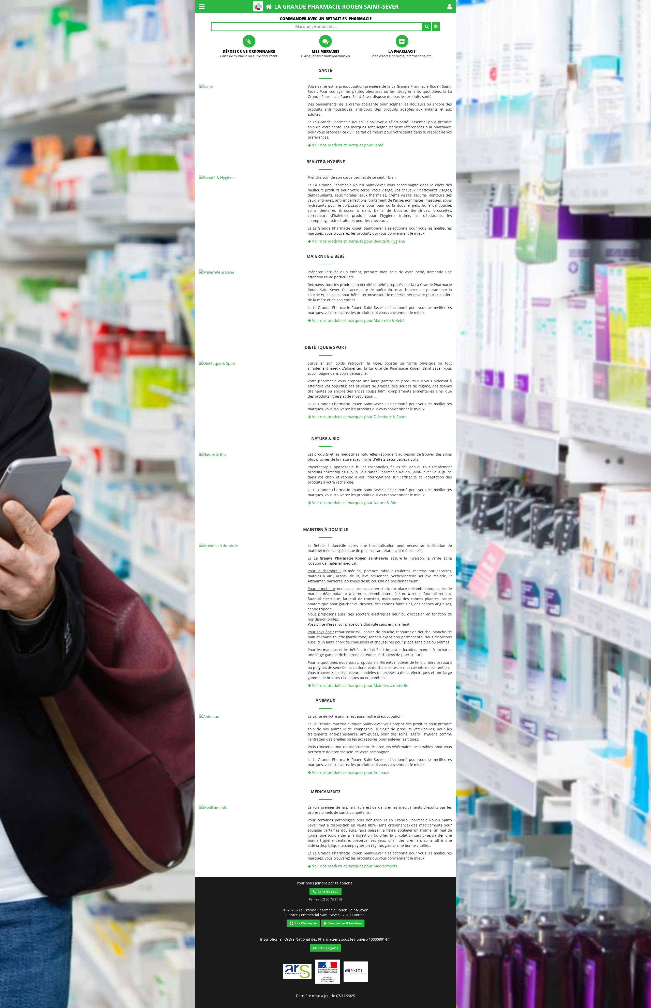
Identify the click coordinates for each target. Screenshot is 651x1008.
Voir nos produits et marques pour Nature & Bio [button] (353, 502)
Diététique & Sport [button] (325, 347)
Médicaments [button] (326, 791)
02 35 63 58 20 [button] (327, 892)
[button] (449, 6)
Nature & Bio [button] (325, 438)
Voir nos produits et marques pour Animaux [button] (350, 772)
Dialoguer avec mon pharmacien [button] (325, 56)
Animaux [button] (325, 700)
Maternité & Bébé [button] (326, 256)
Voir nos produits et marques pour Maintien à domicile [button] (359, 685)
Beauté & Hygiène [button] (325, 161)
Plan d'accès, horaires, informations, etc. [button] (402, 56)
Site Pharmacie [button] (305, 923)
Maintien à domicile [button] (325, 529)
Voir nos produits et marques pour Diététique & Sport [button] (358, 416)
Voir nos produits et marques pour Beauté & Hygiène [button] (358, 241)
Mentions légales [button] (325, 948)
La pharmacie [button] (402, 51)
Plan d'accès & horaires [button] (343, 923)
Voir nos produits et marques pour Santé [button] (347, 144)
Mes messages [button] (325, 51)
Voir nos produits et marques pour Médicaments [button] (354, 865)
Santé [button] (325, 70)
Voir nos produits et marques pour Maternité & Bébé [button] (357, 320)
